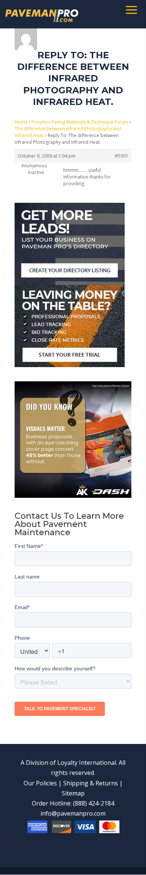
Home (21, 122)
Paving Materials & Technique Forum (89, 122)
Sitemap (73, 793)
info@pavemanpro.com (73, 813)
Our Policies (40, 783)
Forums (39, 122)
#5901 (121, 156)
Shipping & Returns (90, 783)
